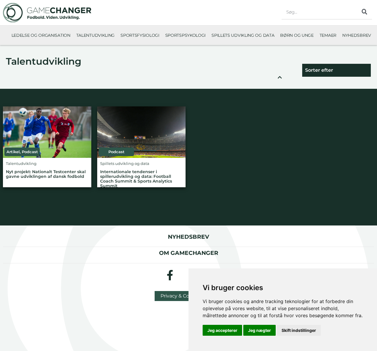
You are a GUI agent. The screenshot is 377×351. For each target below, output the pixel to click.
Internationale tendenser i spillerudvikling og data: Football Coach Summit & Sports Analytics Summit (136, 178)
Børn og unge (296, 35)
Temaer (328, 35)
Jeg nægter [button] (259, 330)
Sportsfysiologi (139, 35)
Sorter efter (319, 70)
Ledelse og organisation (40, 35)
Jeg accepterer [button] (222, 330)
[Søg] (364, 11)
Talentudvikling (95, 35)
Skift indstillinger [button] (299, 330)
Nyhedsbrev (356, 35)
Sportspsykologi (185, 35)
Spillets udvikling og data (242, 35)
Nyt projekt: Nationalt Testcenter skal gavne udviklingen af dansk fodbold (46, 174)
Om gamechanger (188, 252)
